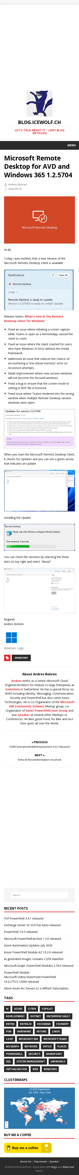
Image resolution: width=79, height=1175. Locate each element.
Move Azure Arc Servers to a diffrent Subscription (36, 988)
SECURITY (34, 1054)
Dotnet (35, 1016)
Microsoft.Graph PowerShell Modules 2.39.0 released (38, 966)
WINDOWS (21, 658)
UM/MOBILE (58, 1061)
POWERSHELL (14, 1054)
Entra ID (26, 1024)
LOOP (9, 1039)
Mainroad (68, 1167)
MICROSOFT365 (28, 1039)
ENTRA (10, 1024)
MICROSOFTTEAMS (55, 1039)
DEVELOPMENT (15, 1016)
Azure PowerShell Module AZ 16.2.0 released (33, 952)
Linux (56, 1031)
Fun (8, 1031)
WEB (35, 1069)
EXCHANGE (44, 1024)
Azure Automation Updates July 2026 (28, 945)
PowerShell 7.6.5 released (20, 932)
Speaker (24, 715)
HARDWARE (24, 1031)
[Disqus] (39, 827)
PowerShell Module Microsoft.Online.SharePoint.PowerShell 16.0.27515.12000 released (30, 977)
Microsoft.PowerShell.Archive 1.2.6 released (32, 939)
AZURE (18, 1008)
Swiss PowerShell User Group (47, 710)
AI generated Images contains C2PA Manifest (34, 959)
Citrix (32, 1008)
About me (25, 1161)
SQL (8, 1061)
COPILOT (47, 1008)
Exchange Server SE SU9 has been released (32, 925)
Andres (16, 681)
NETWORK (31, 1046)
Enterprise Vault (58, 1016)
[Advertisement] (39, 43)
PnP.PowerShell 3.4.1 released (23, 918)
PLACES (61, 1046)
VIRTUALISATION (16, 1069)
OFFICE (47, 1046)
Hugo (54, 1167)
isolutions (12, 689)
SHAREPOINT (54, 1054)
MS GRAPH (12, 1046)
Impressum (40, 1161)
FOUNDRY (62, 1024)
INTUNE (41, 1031)
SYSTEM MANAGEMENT (31, 1061)
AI (7, 1008)
